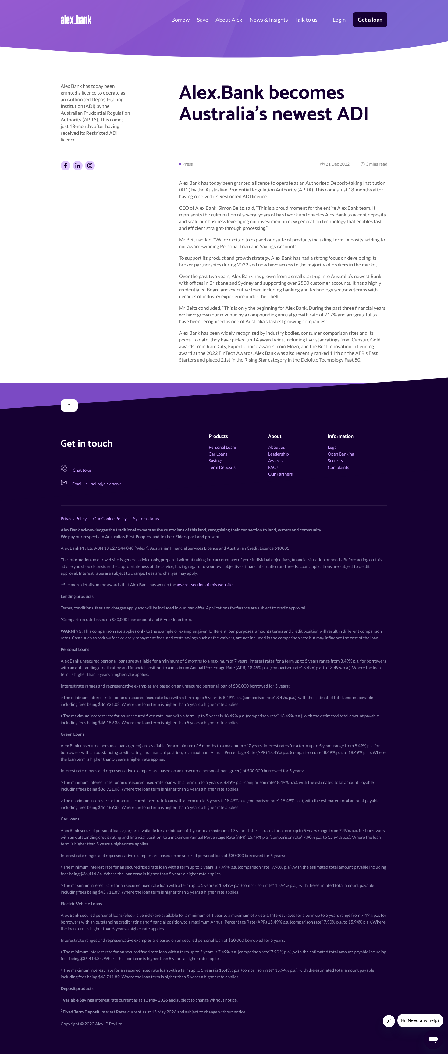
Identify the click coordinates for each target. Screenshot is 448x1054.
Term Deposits (222, 467)
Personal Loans (223, 447)
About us (276, 447)
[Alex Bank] (76, 19)
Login (339, 19)
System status (146, 518)
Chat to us (82, 470)
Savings (216, 460)
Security (335, 460)
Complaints (338, 467)
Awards (275, 460)
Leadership (278, 453)
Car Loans (218, 453)
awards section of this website (205, 584)
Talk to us (306, 19)
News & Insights (269, 19)
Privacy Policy (74, 518)
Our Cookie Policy (109, 518)
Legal (333, 447)
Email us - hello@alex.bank (96, 483)
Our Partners (280, 474)
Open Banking (341, 453)
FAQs (273, 467)
